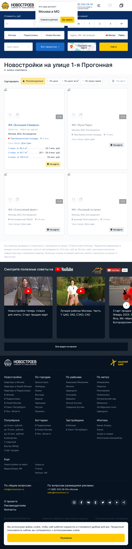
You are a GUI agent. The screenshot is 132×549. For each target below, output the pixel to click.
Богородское (29, 133)
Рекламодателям (15, 505)
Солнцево (71, 394)
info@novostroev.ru (14, 489)
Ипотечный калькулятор (109, 438)
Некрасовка (103, 382)
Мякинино (102, 403)
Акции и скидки (105, 433)
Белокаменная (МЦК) (21, 219)
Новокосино (103, 394)
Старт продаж (11, 450)
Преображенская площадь (24, 138)
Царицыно (71, 390)
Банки (100, 429)
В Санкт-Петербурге (15, 407)
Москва (12, 35)
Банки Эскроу (104, 425)
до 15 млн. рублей (13, 429)
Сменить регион (49, 19)
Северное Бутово (75, 407)
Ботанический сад (106, 398)
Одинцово (40, 403)
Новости (39, 464)
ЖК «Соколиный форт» (23, 209)
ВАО (19, 133)
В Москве (9, 394)
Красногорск (41, 382)
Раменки (101, 386)
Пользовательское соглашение (111, 518)
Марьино (70, 398)
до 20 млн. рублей (14, 433)
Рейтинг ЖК (41, 472)
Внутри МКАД (11, 446)
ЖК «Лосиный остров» (86, 209)
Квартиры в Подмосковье (17, 390)
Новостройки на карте (16, 464)
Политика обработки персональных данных (65, 518)
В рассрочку (10, 438)
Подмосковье (31, 35)
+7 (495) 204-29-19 (82, 4)
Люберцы (40, 386)
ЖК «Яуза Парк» (82, 125)
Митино (70, 386)
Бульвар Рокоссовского (86, 219)
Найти (113, 46)
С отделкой (10, 442)
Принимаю (66, 537)
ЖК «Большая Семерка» (23, 125)
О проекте (10, 501)
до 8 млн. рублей (13, 425)
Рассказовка (103, 390)
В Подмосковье (12, 398)
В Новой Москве (12, 403)
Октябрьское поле (106, 407)
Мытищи (39, 394)
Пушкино (39, 411)
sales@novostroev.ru (58, 492)
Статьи (38, 468)
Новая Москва (53, 35)
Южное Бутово (74, 403)
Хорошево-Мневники (77, 382)
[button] (126, 305)
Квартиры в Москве (14, 382)
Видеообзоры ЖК (13, 468)
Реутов (38, 407)
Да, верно (67, 19)
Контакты (10, 509)
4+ (121, 23)
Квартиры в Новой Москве (18, 386)
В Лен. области (12, 411)
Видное (39, 398)
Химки (38, 390)
